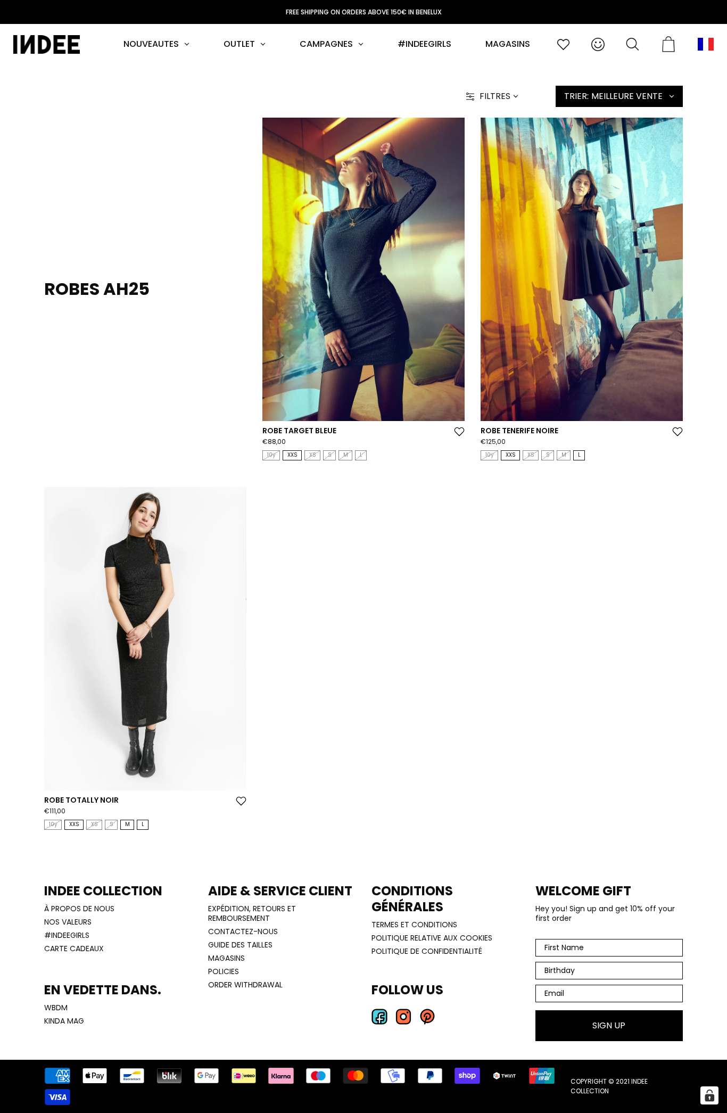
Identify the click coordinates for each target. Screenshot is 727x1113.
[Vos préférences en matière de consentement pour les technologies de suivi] (709, 1095)
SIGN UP (432, 628)
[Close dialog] (505, 457)
